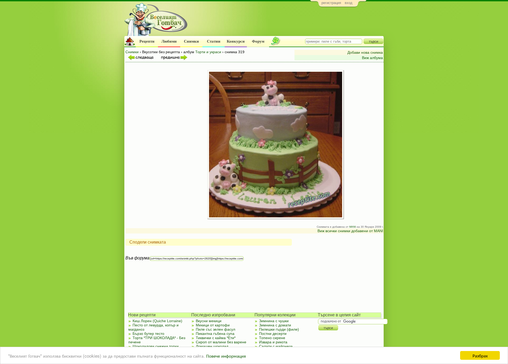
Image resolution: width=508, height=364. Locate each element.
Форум (258, 41)
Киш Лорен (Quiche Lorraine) (157, 321)
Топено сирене (272, 338)
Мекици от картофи (213, 325)
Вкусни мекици (208, 321)
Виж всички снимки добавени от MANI (350, 231)
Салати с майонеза (276, 346)
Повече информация (226, 355)
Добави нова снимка (365, 52)
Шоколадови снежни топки (156, 346)
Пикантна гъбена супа (215, 333)
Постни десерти (273, 333)
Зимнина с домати (275, 325)
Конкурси (236, 41)
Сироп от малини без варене (221, 342)
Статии (213, 41)
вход (348, 3)
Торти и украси (208, 52)
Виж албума (372, 58)
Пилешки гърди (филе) (279, 329)
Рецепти (147, 41)
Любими (169, 41)
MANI (352, 226)
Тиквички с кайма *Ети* (215, 338)
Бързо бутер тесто (148, 333)
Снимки (191, 41)
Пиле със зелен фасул (215, 329)
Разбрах (480, 355)
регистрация (331, 3)
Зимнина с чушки (274, 321)
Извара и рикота (273, 342)
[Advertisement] (287, 23)
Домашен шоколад (212, 346)
